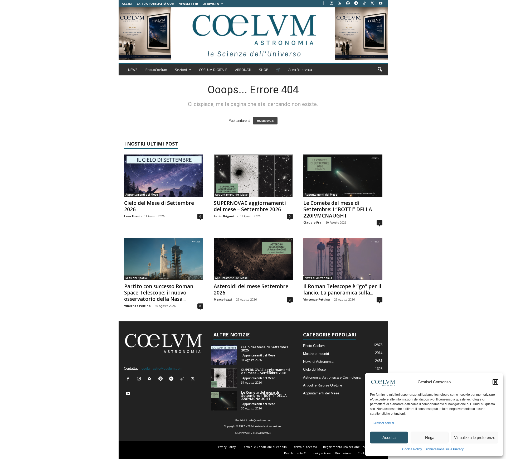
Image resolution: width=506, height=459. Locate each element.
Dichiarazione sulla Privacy (444, 449)
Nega (429, 437)
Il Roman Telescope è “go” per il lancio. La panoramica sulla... (342, 289)
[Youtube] (380, 3)
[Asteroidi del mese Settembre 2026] (253, 259)
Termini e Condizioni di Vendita (264, 447)
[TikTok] (364, 3)
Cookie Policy (412, 449)
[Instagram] (331, 3)
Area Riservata (300, 69)
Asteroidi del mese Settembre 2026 (251, 289)
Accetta (389, 437)
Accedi (127, 4)
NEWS (133, 69)
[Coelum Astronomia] (253, 33)
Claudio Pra (312, 222)
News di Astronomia (318, 278)
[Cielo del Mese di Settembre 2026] (163, 175)
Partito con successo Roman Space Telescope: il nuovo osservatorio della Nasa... (158, 292)
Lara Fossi (132, 216)
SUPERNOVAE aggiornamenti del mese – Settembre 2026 (250, 206)
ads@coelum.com (259, 420)
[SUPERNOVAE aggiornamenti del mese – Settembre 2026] (253, 175)
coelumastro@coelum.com (162, 368)
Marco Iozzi (223, 299)
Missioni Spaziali (136, 278)
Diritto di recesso (305, 447)
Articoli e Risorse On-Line (322, 385)
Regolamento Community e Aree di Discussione (318, 453)
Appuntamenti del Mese (141, 194)
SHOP (263, 69)
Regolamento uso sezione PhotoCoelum (351, 447)
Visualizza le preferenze (474, 437)
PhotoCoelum (156, 69)
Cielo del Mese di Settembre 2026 (159, 206)
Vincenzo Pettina (137, 306)
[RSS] (340, 3)
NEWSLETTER (188, 4)
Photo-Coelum (314, 346)
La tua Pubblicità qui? (155, 4)
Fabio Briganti (225, 216)
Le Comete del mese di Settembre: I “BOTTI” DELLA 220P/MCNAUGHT (337, 209)
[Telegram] (356, 3)
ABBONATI (243, 69)
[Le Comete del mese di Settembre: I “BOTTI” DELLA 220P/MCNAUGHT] (342, 175)
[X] (372, 3)
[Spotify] (348, 3)
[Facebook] (323, 3)
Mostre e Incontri (316, 354)
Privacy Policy (226, 447)
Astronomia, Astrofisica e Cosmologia (332, 377)
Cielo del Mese (314, 369)
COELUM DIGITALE (213, 69)
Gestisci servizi (383, 423)
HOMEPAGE (265, 120)
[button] (495, 382)
